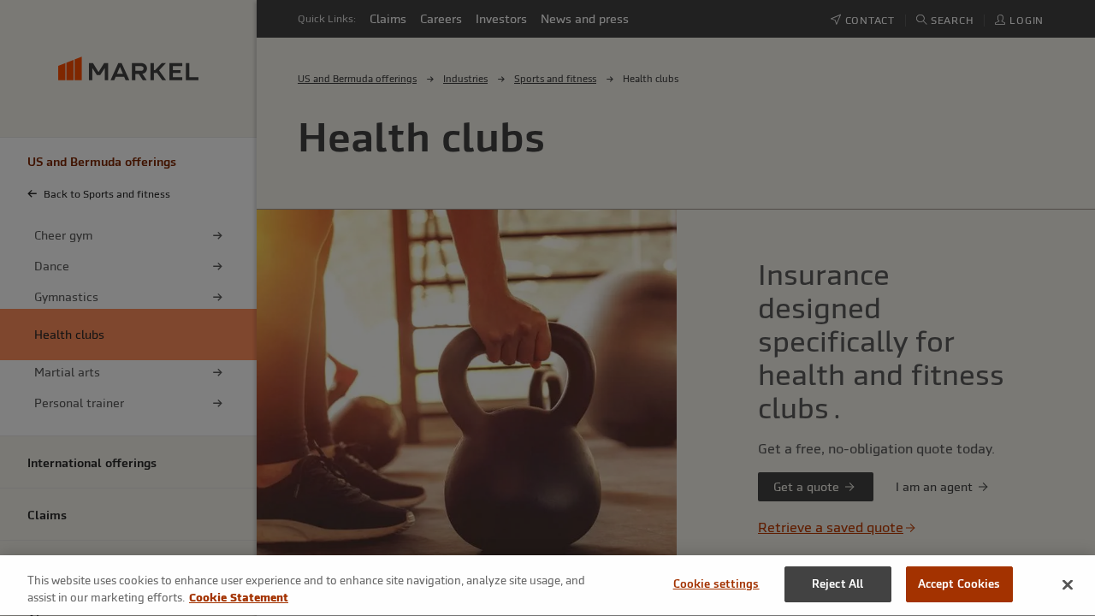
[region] (547, 585)
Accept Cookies (959, 584)
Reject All (837, 584)
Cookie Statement (238, 597)
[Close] (1067, 584)
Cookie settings (716, 584)
